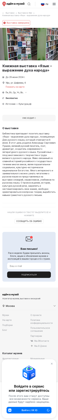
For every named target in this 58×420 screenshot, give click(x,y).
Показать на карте (15, 86)
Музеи (5, 315)
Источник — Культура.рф (18, 104)
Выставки (10, 13)
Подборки (7, 325)
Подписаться (29, 274)
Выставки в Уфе (25, 13)
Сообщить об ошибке (29, 221)
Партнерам (36, 336)
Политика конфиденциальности (41, 321)
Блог (4, 330)
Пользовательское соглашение (40, 329)
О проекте (35, 315)
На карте (7, 320)
